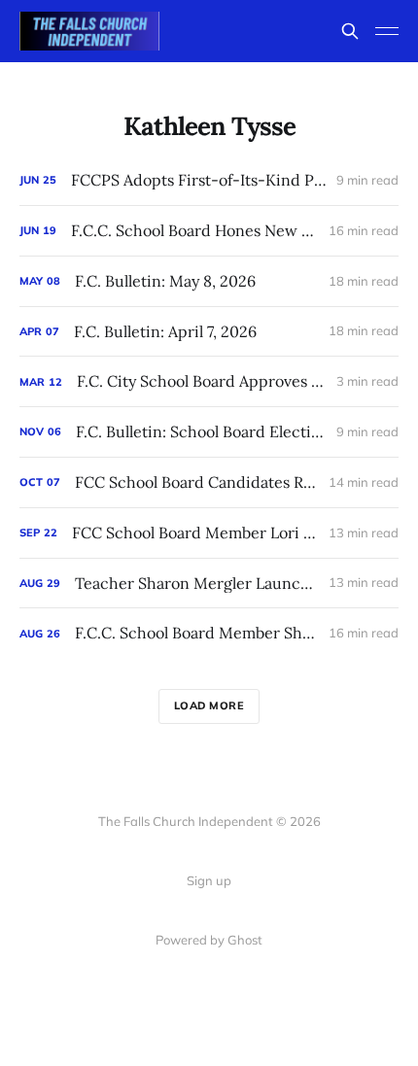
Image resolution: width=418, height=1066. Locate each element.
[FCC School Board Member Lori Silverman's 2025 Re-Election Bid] (209, 533)
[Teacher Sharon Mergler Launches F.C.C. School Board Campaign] (209, 583)
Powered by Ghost (209, 939)
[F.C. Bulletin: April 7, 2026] (209, 332)
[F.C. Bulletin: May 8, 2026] (209, 281)
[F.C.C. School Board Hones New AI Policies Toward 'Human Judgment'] (209, 231)
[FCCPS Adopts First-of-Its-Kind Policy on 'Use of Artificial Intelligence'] (209, 180)
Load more (209, 705)
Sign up (209, 880)
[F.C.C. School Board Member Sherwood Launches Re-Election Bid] (209, 633)
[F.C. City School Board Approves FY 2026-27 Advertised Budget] (209, 381)
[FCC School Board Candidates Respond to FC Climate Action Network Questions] (209, 482)
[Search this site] (350, 31)
